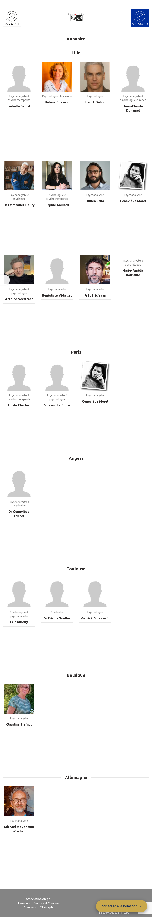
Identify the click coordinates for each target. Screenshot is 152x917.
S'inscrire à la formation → (121, 906)
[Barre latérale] (5, 280)
